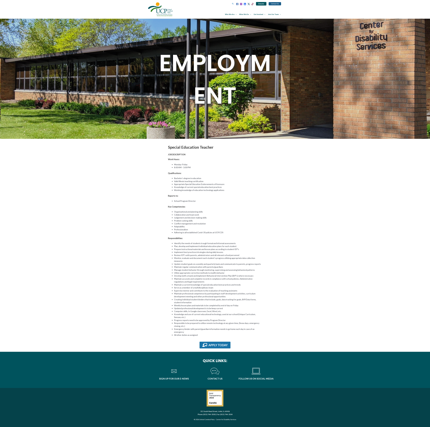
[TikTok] (252, 4)
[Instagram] (241, 4)
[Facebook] (237, 4)
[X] (248, 4)
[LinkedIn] (245, 4)
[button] (233, 4)
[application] (235, 14)
